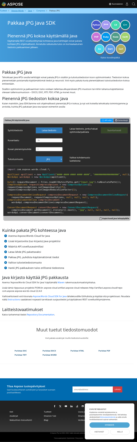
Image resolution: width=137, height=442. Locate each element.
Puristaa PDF (104, 350)
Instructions (14, 299)
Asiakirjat (14, 416)
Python (96, 24)
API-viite (106, 120)
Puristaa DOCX (49, 350)
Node (115, 36)
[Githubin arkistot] (83, 406)
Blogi (46, 420)
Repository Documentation (40, 314)
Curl (121, 48)
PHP (96, 36)
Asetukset (99, 432)
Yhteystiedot (79, 438)
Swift (125, 36)
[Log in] (127, 4)
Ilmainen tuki (50, 416)
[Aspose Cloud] (19, 4)
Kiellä (120, 432)
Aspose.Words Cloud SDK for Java (50, 296)
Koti (11, 411)
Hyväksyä (109, 425)
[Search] (133, 4)
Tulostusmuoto (15, 159)
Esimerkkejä (122, 120)
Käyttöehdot (71, 438)
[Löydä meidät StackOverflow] (77, 406)
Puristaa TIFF (21, 355)
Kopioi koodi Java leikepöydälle (115, 218)
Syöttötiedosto (15, 130)
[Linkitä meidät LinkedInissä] (71, 406)
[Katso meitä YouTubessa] (66, 406)
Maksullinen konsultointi (21, 420)
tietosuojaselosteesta (107, 417)
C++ (125, 24)
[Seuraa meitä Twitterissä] (60, 406)
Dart (110, 48)
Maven (61, 282)
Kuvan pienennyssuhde (19, 149)
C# (115, 24)
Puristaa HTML (77, 350)
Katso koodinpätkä (110, 57)
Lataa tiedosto (49, 130)
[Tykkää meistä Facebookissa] (54, 406)
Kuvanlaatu (13, 140)
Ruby (106, 36)
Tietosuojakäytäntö (60, 438)
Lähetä (118, 389)
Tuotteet (47, 411)
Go (99, 48)
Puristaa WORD (50, 355)
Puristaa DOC (21, 350)
